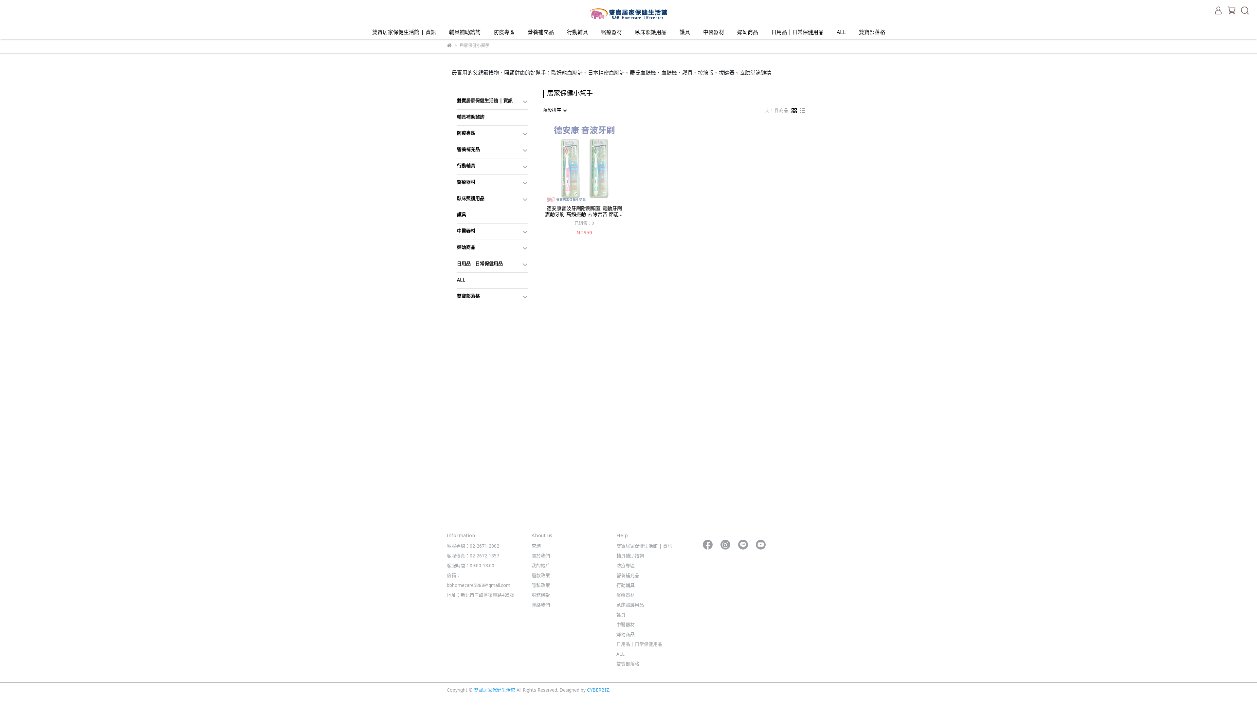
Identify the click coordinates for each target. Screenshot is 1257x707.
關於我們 (541, 556)
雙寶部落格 (872, 32)
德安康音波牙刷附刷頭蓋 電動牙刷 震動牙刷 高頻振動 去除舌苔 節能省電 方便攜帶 (584, 212)
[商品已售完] (593, 163)
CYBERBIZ (598, 690)
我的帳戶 (541, 566)
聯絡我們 (541, 605)
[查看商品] (575, 163)
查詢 (536, 546)
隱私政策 (541, 586)
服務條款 (541, 595)
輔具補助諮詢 (465, 32)
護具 (685, 32)
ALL (841, 32)
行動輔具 (577, 32)
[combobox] (554, 111)
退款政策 (541, 576)
